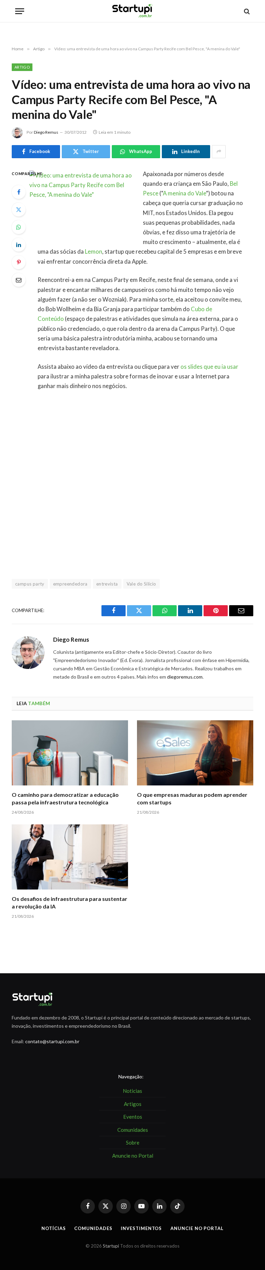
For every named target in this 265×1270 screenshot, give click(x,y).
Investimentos (141, 1228)
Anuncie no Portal (196, 1228)
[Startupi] (132, 11)
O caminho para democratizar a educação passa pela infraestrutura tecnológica (65, 798)
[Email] (19, 280)
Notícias (53, 1228)
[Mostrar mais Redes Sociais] (219, 151)
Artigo (22, 67)
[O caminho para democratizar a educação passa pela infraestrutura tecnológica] (70, 753)
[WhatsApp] (19, 227)
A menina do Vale (184, 193)
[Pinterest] (19, 262)
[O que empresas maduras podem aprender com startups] (195, 753)
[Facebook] (19, 192)
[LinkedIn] (19, 245)
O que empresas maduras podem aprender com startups (192, 798)
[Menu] (19, 11)
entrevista (107, 584)
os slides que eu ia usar (209, 366)
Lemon (93, 251)
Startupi (111, 1246)
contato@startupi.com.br (52, 1041)
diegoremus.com (185, 677)
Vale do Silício (141, 584)
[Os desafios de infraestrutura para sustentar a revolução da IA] (70, 857)
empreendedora (70, 584)
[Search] (246, 11)
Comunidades (93, 1228)
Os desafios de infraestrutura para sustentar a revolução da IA (69, 902)
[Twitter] (19, 209)
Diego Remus (46, 132)
